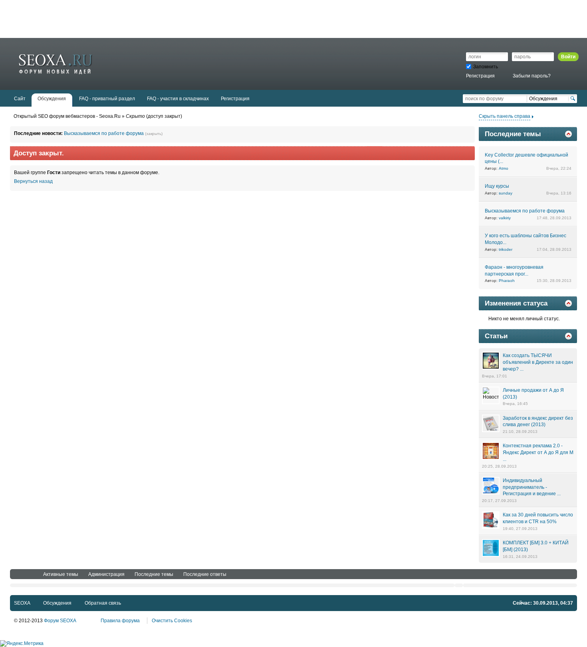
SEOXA (22, 603)
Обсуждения (57, 603)
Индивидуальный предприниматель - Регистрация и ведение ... (532, 487)
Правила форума (120, 620)
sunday (505, 193)
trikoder (505, 249)
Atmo (503, 168)
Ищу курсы (497, 186)
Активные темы (60, 574)
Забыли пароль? (532, 76)
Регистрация (480, 76)
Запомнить (485, 66)
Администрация (106, 574)
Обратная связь (103, 603)
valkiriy (505, 218)
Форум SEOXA (60, 620)
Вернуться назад (33, 181)
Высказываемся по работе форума (104, 133)
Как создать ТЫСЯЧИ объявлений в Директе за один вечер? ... (538, 362)
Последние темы (154, 574)
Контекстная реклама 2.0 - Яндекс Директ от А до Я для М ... (538, 452)
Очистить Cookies (172, 620)
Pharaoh (507, 280)
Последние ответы (204, 574)
